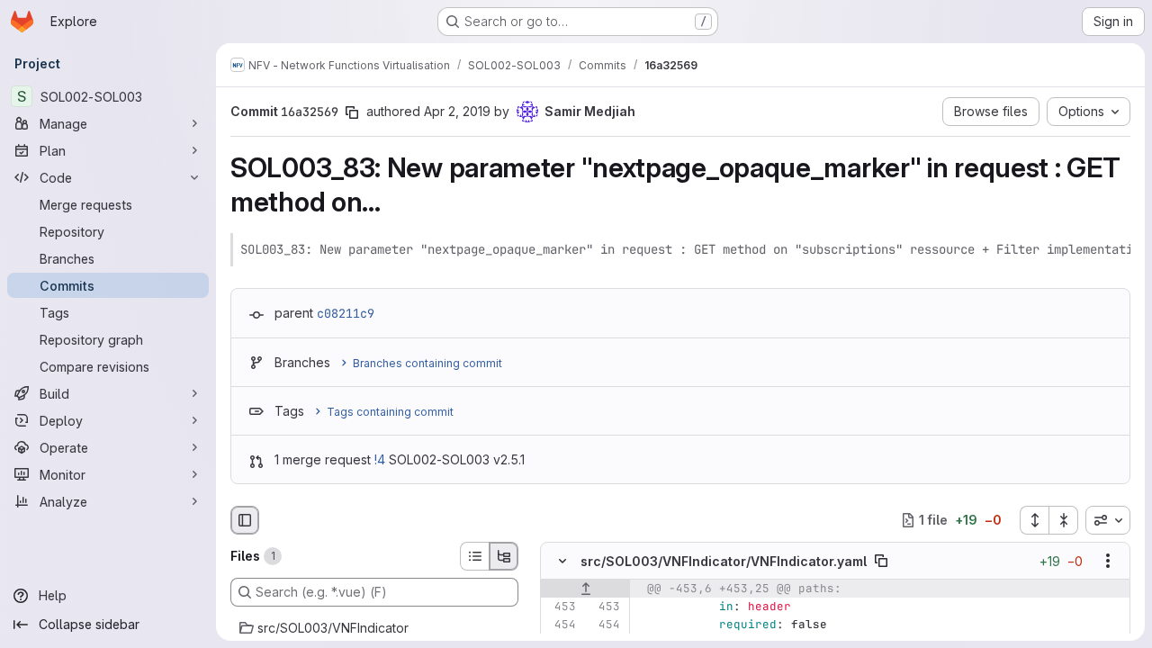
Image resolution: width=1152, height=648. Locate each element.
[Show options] (1108, 561)
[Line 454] (560, 625)
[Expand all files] (1034, 520)
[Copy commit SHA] (352, 112)
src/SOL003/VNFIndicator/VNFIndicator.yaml (723, 561)
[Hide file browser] (244, 520)
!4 (379, 459)
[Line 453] (560, 607)
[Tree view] (504, 556)
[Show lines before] (585, 589)
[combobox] (1107, 520)
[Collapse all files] (1063, 520)
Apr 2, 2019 (457, 111)
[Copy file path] (881, 561)
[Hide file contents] (562, 561)
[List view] (474, 556)
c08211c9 (345, 313)
